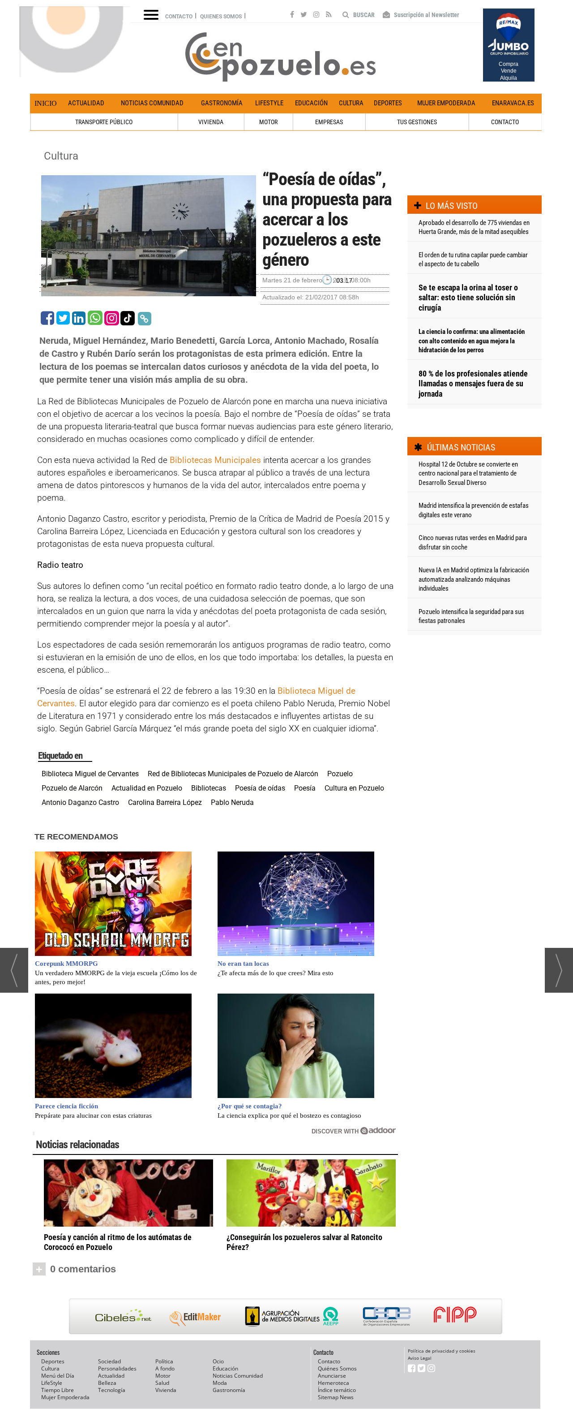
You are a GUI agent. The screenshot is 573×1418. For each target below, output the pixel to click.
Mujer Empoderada (446, 103)
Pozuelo (340, 774)
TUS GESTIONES (417, 121)
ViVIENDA (210, 121)
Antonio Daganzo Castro (80, 802)
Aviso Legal (420, 1358)
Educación (311, 103)
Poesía (305, 788)
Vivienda (165, 1390)
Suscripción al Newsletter (426, 14)
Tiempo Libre (57, 1390)
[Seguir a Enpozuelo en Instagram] (316, 15)
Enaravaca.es (513, 103)
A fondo (165, 1368)
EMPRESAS (329, 121)
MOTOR (268, 121)
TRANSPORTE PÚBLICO (104, 121)
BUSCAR (363, 14)
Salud (162, 1383)
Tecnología (111, 1390)
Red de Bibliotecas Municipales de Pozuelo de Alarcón (233, 774)
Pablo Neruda (232, 802)
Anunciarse (332, 1375)
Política (164, 1361)
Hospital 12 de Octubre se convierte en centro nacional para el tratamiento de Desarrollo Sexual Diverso (468, 473)
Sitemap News (336, 1397)
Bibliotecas (208, 788)
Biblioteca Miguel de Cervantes (90, 774)
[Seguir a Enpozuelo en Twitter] (304, 15)
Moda (220, 1383)
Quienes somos (221, 16)
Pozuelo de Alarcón (72, 788)
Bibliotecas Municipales (215, 460)
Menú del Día (57, 1375)
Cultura (351, 103)
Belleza (107, 1383)
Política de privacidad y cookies (441, 1351)
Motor (163, 1375)
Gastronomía (222, 103)
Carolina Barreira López (165, 802)
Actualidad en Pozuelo (146, 788)
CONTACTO (505, 121)
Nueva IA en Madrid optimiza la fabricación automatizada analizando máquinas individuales (474, 579)
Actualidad (86, 103)
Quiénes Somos (337, 1368)
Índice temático (337, 1390)
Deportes (388, 103)
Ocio (218, 1361)
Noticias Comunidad (152, 103)
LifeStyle (269, 103)
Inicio (45, 103)
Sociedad (109, 1361)
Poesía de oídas (260, 788)
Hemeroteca (333, 1383)
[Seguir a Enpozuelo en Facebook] (292, 15)
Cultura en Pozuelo (354, 788)
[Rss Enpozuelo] (328, 15)
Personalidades (117, 1368)
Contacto (178, 16)
